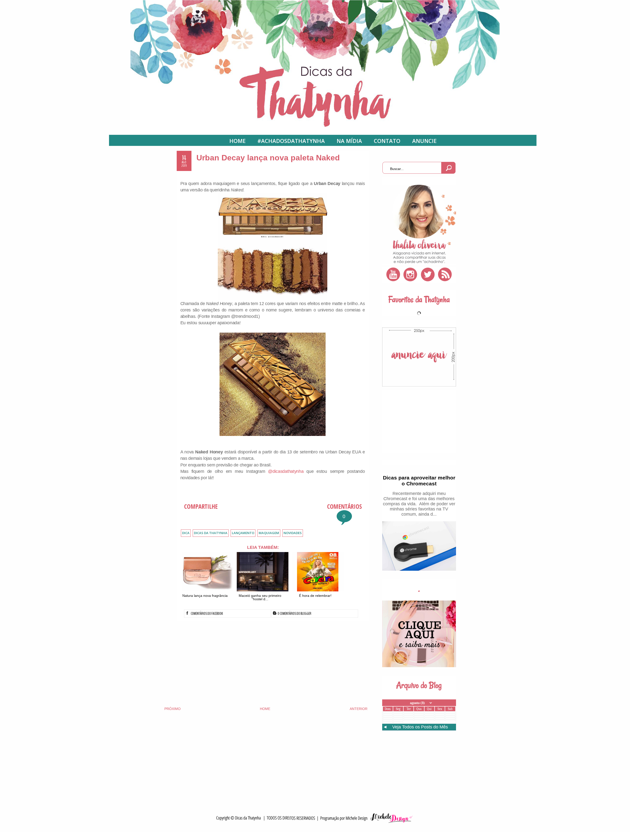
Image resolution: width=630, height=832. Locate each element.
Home (237, 140)
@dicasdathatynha (285, 471)
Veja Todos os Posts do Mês (420, 726)
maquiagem (269, 533)
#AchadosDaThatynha (291, 140)
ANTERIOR (358, 709)
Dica (185, 533)
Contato (387, 140)
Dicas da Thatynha (210, 533)
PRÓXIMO (172, 709)
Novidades (293, 533)
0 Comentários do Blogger (294, 613)
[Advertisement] (265, 663)
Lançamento (243, 533)
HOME (265, 709)
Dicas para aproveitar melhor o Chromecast (419, 480)
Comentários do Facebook (206, 613)
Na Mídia (349, 140)
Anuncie (424, 140)
